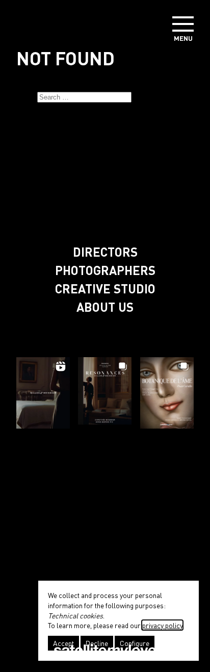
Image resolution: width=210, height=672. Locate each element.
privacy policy (162, 625)
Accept (63, 643)
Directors (105, 252)
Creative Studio (105, 288)
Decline (97, 643)
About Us (105, 307)
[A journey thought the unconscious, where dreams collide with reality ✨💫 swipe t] (167, 390)
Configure (134, 643)
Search (144, 97)
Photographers (105, 270)
